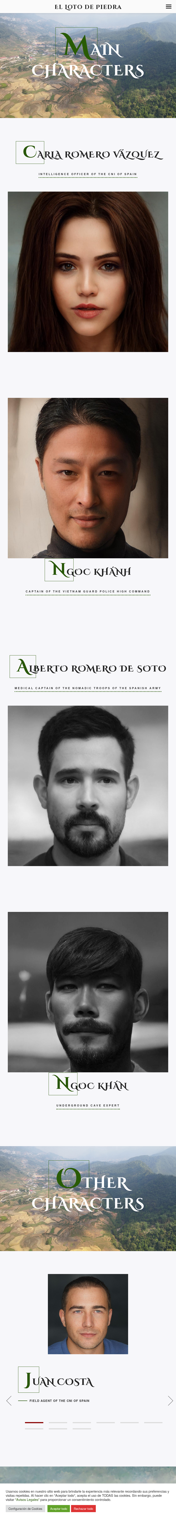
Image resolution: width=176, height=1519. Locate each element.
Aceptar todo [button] (58, 1508)
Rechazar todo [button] (83, 1508)
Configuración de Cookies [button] (25, 1508)
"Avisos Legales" (27, 1499)
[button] (168, 6)
